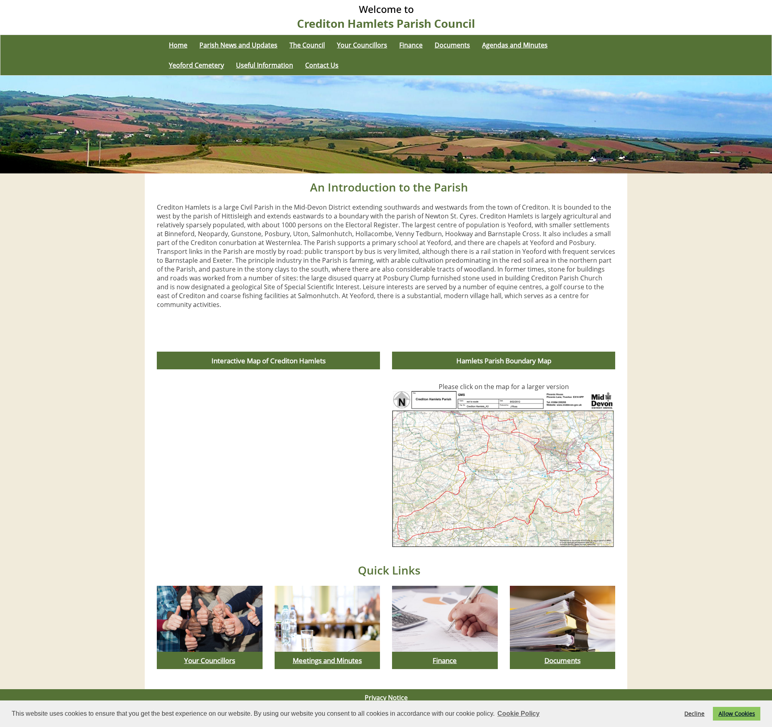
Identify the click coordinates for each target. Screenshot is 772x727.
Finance (411, 45)
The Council (307, 45)
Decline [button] (694, 713)
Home (178, 45)
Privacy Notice (386, 697)
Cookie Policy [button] (518, 713)
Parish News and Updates (238, 45)
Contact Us (322, 65)
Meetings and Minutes (327, 660)
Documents (452, 45)
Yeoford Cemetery (196, 65)
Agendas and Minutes (515, 45)
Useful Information (264, 65)
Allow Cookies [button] (737, 713)
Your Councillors (362, 45)
